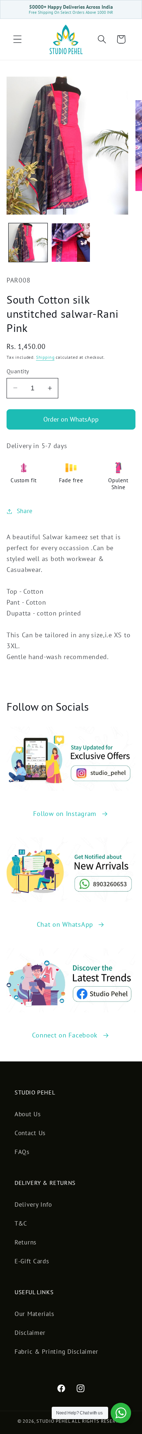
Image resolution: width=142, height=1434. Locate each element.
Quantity (18, 371)
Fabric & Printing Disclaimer (56, 1352)
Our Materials (34, 1314)
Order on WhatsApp (71, 419)
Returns (25, 1242)
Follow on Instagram (64, 813)
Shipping (45, 357)
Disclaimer (30, 1333)
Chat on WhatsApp (65, 924)
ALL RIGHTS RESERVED (98, 1421)
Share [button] (25, 511)
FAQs (22, 1152)
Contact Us (30, 1133)
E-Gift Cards (32, 1261)
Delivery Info (33, 1204)
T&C (21, 1223)
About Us (28, 1114)
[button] (17, 39)
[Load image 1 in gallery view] (28, 242)
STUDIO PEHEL (54, 1421)
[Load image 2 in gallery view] (71, 242)
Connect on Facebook (65, 1035)
